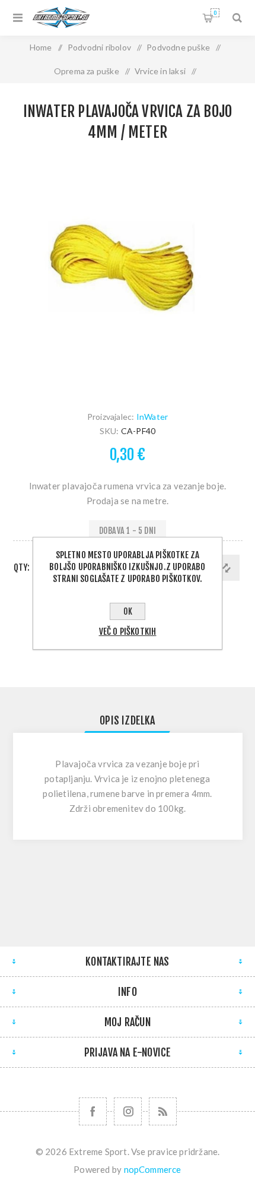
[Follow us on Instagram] (128, 1111)
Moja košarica (214, 13)
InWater (152, 417)
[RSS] (163, 1111)
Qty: (22, 567)
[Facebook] (93, 1111)
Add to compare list (226, 568)
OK (127, 611)
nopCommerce (152, 1169)
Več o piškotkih (128, 631)
